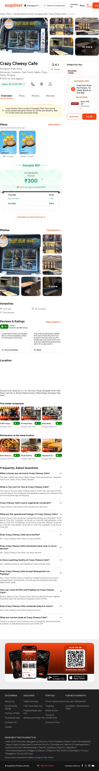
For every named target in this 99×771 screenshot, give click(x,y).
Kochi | (46, 744)
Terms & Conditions (51, 716)
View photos (52, 230)
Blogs (82, 5)
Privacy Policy (53, 722)
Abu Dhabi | (62, 750)
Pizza (44, 72)
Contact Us (74, 5)
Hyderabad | (26, 744)
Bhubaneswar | (31, 747)
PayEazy (50, 706)
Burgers (11, 75)
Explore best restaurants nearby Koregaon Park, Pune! (29, 757)
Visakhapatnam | (81, 744)
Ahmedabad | (84, 741)
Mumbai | (22, 741)
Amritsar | (18, 747)
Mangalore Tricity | (15, 753)
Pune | (52, 741)
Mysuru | (61, 747)
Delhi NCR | (11, 741)
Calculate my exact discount (30, 217)
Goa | (74, 741)
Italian (37, 72)
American (5, 72)
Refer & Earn (52, 710)
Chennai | (43, 741)
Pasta (3, 75)
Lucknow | (37, 744)
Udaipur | (41, 750)
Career (8, 727)
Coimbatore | (57, 744)
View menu (53, 124)
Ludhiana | (52, 747)
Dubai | (67, 741)
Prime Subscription (55, 701)
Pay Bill (89, 116)
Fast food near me (33, 706)
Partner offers (12, 713)
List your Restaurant (76, 701)
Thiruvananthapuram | (16, 750)
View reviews (52, 322)
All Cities (29, 753)
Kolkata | (59, 741)
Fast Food (27, 72)
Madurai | (51, 750)
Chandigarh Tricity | (78, 750)
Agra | (16, 744)
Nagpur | (32, 750)
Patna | (8, 747)
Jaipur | (9, 744)
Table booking (31, 701)
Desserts (16, 72)
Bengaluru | (32, 741)
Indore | (42, 747)
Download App (12, 717)
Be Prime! (89, 5)
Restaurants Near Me (34, 717)
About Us (9, 701)
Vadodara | (71, 747)
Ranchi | (69, 744)
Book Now (74, 116)
